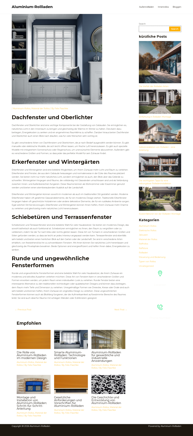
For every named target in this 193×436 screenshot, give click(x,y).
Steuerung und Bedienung (152, 257)
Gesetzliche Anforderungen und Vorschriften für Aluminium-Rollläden (69, 402)
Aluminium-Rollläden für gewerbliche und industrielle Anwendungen (106, 357)
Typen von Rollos (147, 261)
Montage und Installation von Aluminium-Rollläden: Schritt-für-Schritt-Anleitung (32, 403)
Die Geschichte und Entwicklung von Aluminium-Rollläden (106, 400)
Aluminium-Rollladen (32, 7)
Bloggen (177, 7)
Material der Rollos (40, 108)
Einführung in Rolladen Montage (155, 117)
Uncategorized (146, 266)
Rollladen (143, 252)
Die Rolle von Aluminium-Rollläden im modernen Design (32, 355)
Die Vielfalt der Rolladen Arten (154, 86)
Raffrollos (143, 243)
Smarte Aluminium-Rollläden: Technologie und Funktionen (69, 355)
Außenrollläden (146, 7)
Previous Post (23, 310)
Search (142, 24)
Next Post (120, 310)
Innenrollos (163, 7)
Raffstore (143, 248)
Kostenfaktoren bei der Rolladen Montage (160, 214)
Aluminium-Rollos (21, 108)
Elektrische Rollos (147, 230)
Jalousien (143, 235)
